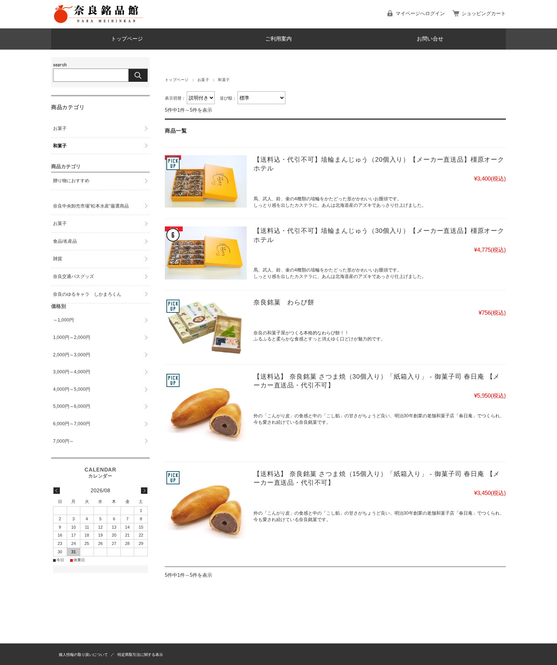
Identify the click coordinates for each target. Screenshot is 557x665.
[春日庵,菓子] (206, 413)
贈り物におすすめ (71, 180)
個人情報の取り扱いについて (83, 655)
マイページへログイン (420, 13)
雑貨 (57, 258)
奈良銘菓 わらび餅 (283, 302)
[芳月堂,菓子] (206, 327)
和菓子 (60, 145)
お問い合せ (430, 39)
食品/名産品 (65, 241)
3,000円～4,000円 (71, 372)
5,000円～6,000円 (71, 406)
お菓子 (203, 80)
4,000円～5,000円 (71, 389)
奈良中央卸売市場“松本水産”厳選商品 (91, 206)
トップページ (127, 39)
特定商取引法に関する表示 (140, 655)
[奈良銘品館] (98, 22)
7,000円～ (63, 441)
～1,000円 (63, 320)
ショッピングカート (484, 13)
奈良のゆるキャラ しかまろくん (87, 294)
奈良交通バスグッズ (73, 276)
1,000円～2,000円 (71, 337)
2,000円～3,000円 (71, 354)
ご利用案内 (278, 39)
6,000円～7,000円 (71, 423)
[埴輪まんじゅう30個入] (206, 252)
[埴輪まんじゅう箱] (206, 181)
